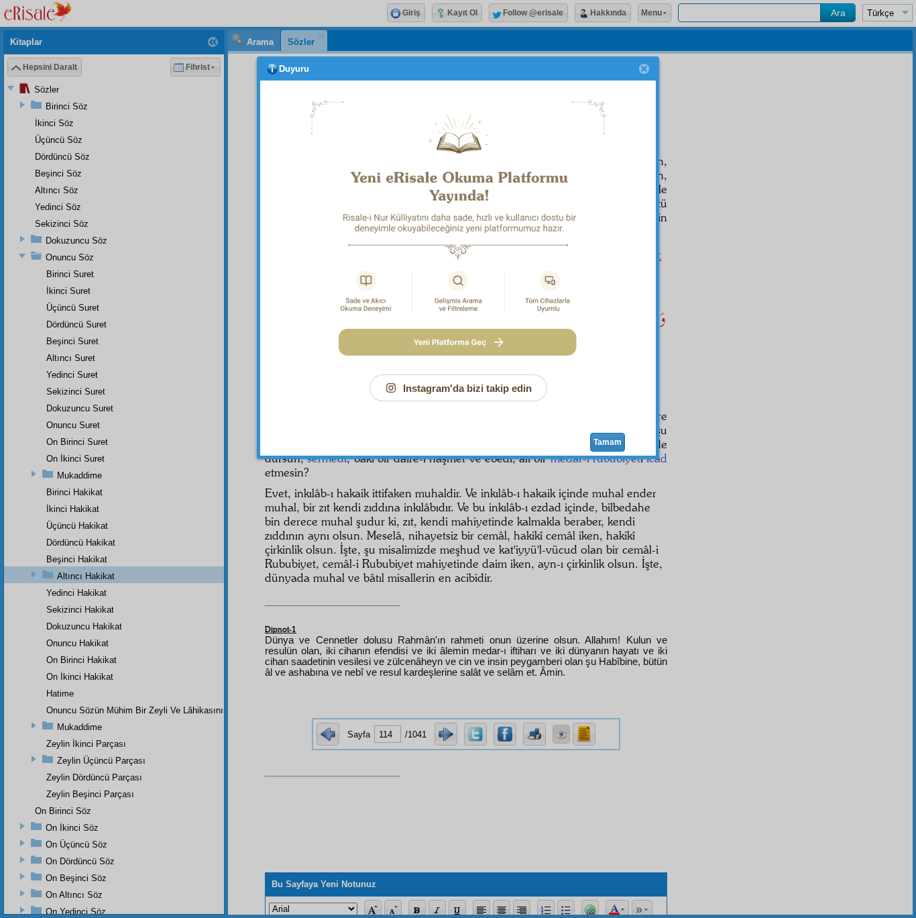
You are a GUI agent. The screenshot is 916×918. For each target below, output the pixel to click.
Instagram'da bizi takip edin (467, 388)
